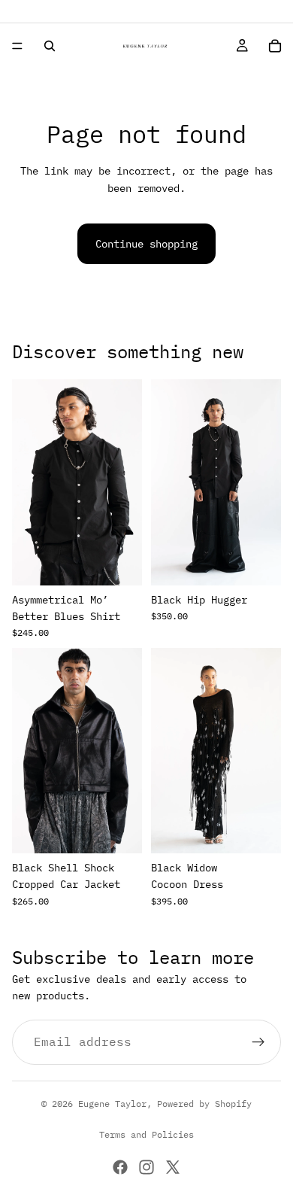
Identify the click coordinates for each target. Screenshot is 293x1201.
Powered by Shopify (204, 1103)
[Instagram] (146, 1167)
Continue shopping (146, 244)
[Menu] (17, 46)
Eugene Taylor (112, 1103)
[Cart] (274, 45)
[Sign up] (258, 1042)
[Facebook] (120, 1167)
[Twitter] (173, 1167)
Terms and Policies (146, 1134)
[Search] (49, 45)
